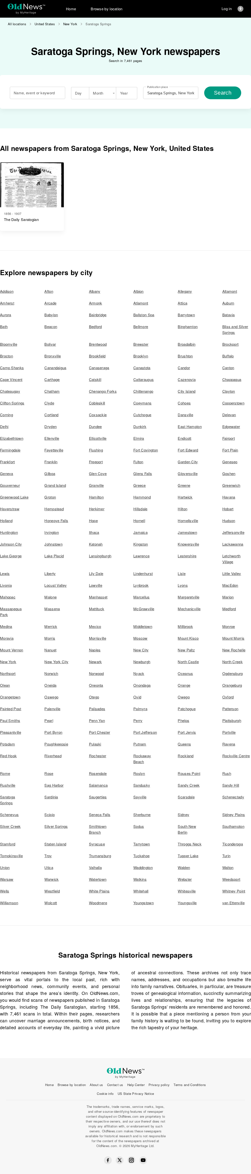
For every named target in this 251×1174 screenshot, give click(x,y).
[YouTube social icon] (143, 1160)
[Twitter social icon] (120, 1160)
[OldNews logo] (26, 6)
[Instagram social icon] (131, 1160)
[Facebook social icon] (108, 1160)
